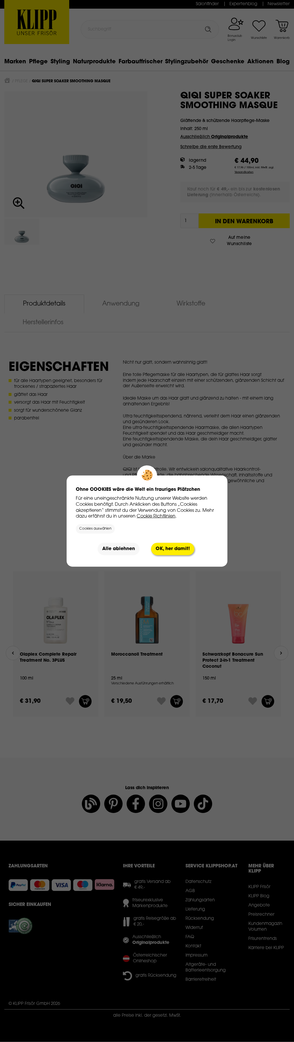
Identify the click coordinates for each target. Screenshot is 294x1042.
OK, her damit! (173, 549)
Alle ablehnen (118, 549)
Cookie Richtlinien (156, 516)
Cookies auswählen (95, 528)
